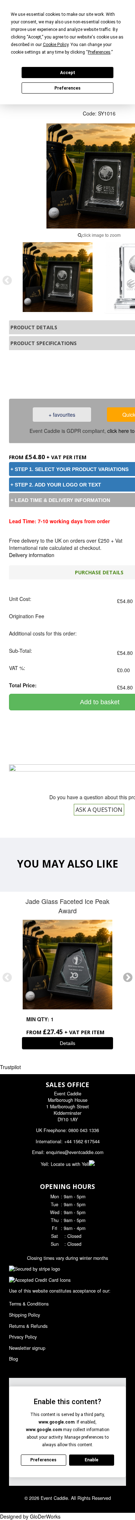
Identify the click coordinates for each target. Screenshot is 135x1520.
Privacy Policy (23, 1337)
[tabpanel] (58, 277)
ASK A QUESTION (99, 810)
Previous (7, 280)
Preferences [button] (99, 52)
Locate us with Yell (70, 1164)
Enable (91, 1459)
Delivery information (31, 554)
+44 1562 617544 (82, 1141)
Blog (13, 1359)
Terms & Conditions (29, 1303)
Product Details (33, 327)
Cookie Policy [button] (55, 44)
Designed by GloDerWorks (30, 1516)
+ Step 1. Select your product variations (69, 469)
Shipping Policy (24, 1315)
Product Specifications (43, 343)
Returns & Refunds (28, 1326)
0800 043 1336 (83, 1130)
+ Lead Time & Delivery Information (60, 500)
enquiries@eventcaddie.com (74, 1152)
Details (67, 1043)
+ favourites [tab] (62, 414)
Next (128, 978)
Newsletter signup (27, 1348)
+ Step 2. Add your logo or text (55, 485)
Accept (67, 72)
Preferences (67, 88)
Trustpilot (10, 1067)
